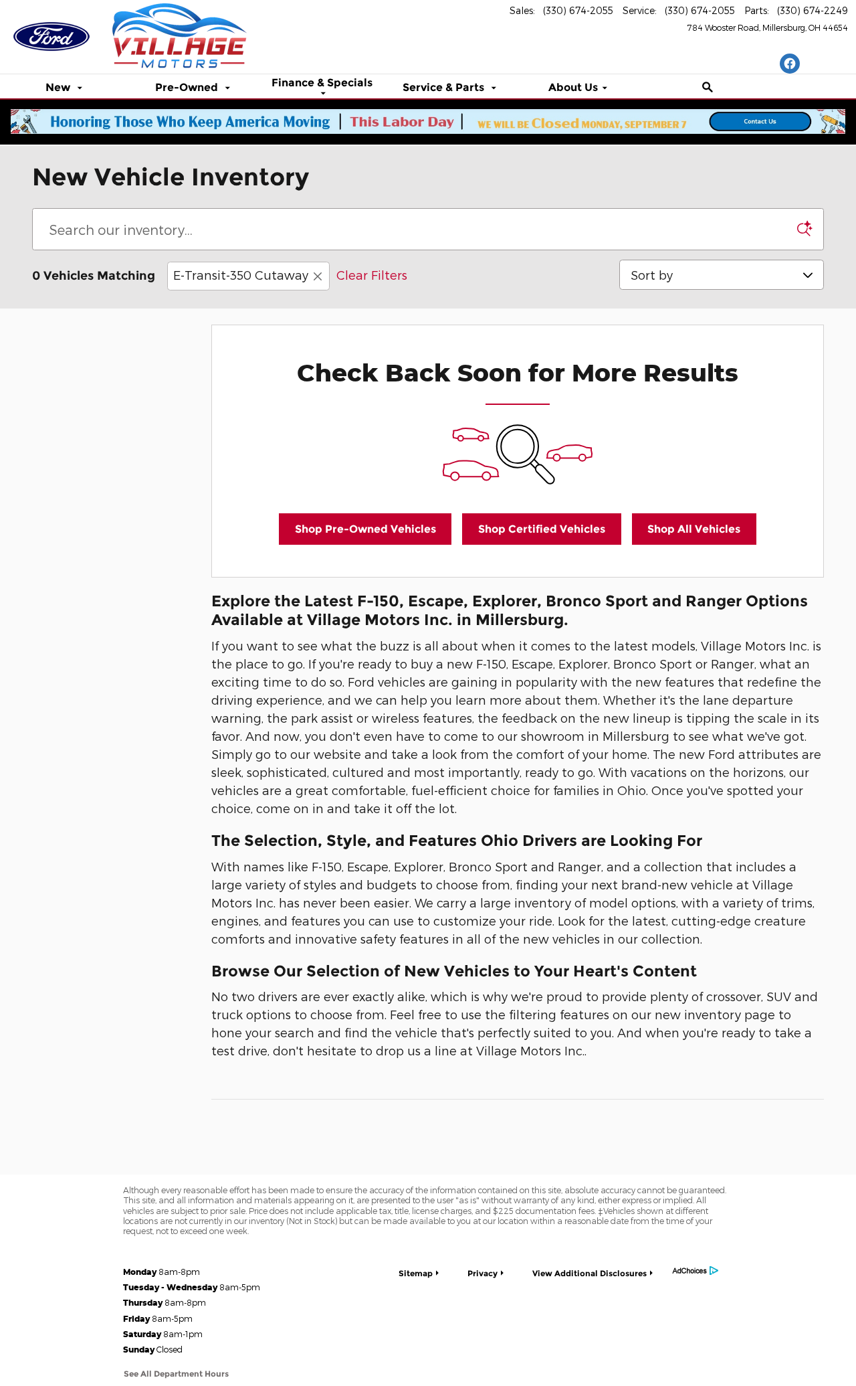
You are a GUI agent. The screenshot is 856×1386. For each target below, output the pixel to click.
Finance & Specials (322, 83)
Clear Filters (371, 275)
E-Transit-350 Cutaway (240, 275)
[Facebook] (790, 64)
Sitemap (416, 1273)
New (59, 87)
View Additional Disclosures (589, 1273)
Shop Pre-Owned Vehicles (365, 529)
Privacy (482, 1273)
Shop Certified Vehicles (541, 529)
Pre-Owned (188, 87)
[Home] (51, 30)
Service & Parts (445, 87)
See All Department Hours (176, 1374)
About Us (573, 87)
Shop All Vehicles (693, 529)
